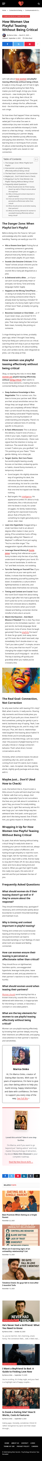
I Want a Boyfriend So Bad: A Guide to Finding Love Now (18, 1370)
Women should (8, 994)
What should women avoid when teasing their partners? (22, 207)
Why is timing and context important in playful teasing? (22, 195)
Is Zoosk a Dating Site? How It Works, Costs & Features (18, 1414)
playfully (25, 632)
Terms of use (9, 1446)
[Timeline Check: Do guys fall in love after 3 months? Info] (21, 1269)
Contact (24, 1443)
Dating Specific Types (10, 1320)
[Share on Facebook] (7, 44)
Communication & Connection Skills (16, 16)
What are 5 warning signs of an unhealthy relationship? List (16, 1250)
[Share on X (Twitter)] (18, 44)
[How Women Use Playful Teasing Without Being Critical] (21, 61)
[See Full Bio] (29, 1098)
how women (21, 79)
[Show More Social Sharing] (38, 44)
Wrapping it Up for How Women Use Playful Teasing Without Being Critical (19, 180)
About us (15, 1443)
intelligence (26, 496)
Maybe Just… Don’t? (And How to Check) (20, 176)
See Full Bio (22, 1098)
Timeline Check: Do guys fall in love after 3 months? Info (20, 1284)
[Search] (38, 3)
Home (7, 1443)
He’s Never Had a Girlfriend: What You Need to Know (21, 1327)
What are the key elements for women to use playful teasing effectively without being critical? (22, 213)
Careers (35, 1446)
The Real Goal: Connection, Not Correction (21, 173)
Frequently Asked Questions (15, 184)
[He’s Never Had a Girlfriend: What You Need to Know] (21, 1311)
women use (7, 377)
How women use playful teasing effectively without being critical (17, 169)
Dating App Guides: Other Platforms (16, 1407)
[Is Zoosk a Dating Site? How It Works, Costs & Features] (21, 1398)
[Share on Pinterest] (29, 44)
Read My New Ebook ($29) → (21, 1162)
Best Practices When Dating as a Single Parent (19, 1216)
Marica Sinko (13, 35)
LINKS (32, 1443)
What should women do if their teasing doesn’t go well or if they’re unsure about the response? (22, 189)
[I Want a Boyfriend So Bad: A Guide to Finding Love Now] (21, 1354)
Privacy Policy (23, 1446)
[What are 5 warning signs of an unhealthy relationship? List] (21, 1235)
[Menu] (3, 3)
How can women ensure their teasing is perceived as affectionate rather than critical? (22, 201)
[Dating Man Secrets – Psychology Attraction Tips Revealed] (21, 3)
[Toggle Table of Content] (34, 159)
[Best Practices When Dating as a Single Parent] (21, 1201)
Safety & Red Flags (9, 1364)
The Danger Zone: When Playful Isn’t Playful (19, 164)
